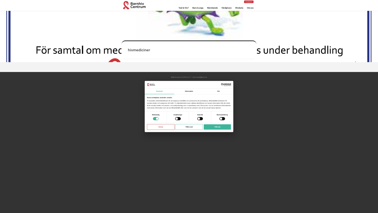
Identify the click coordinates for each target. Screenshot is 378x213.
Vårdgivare (226, 8)
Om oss (250, 8)
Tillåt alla (217, 127)
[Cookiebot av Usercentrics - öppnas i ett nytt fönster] (222, 84)
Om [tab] (218, 91)
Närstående (212, 8)
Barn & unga (197, 8)
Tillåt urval (189, 127)
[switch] (178, 118)
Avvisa (160, 127)
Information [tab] (189, 91)
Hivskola (239, 8)
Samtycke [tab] (159, 91)
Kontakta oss (249, 2)
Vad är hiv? (184, 8)
